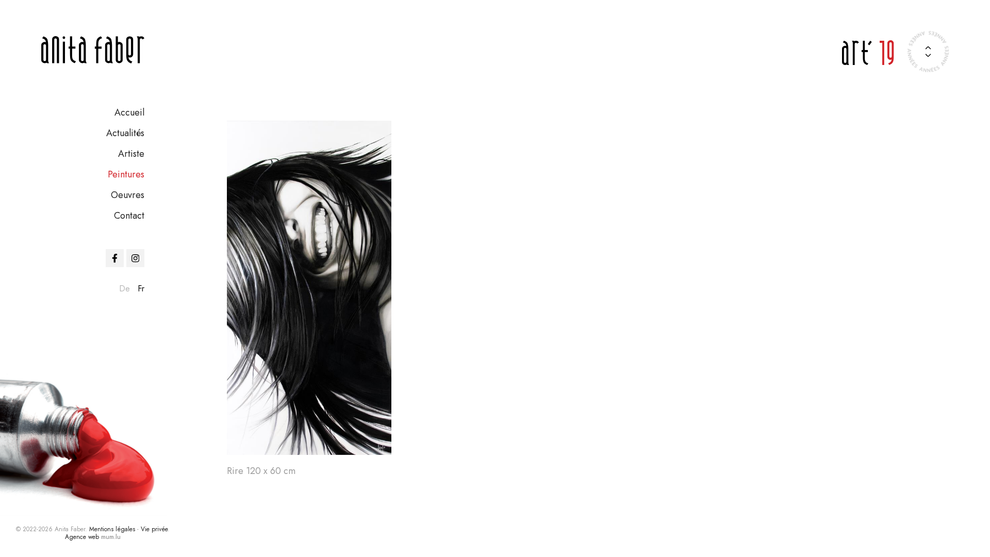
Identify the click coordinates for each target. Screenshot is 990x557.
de (124, 288)
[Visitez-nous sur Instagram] (135, 258)
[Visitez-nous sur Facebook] (115, 258)
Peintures (126, 174)
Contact (129, 215)
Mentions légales (112, 529)
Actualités (125, 133)
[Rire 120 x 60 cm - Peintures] (309, 288)
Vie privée (154, 529)
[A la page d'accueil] (92, 49)
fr (141, 288)
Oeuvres (127, 195)
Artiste (131, 153)
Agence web (82, 537)
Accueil (129, 112)
